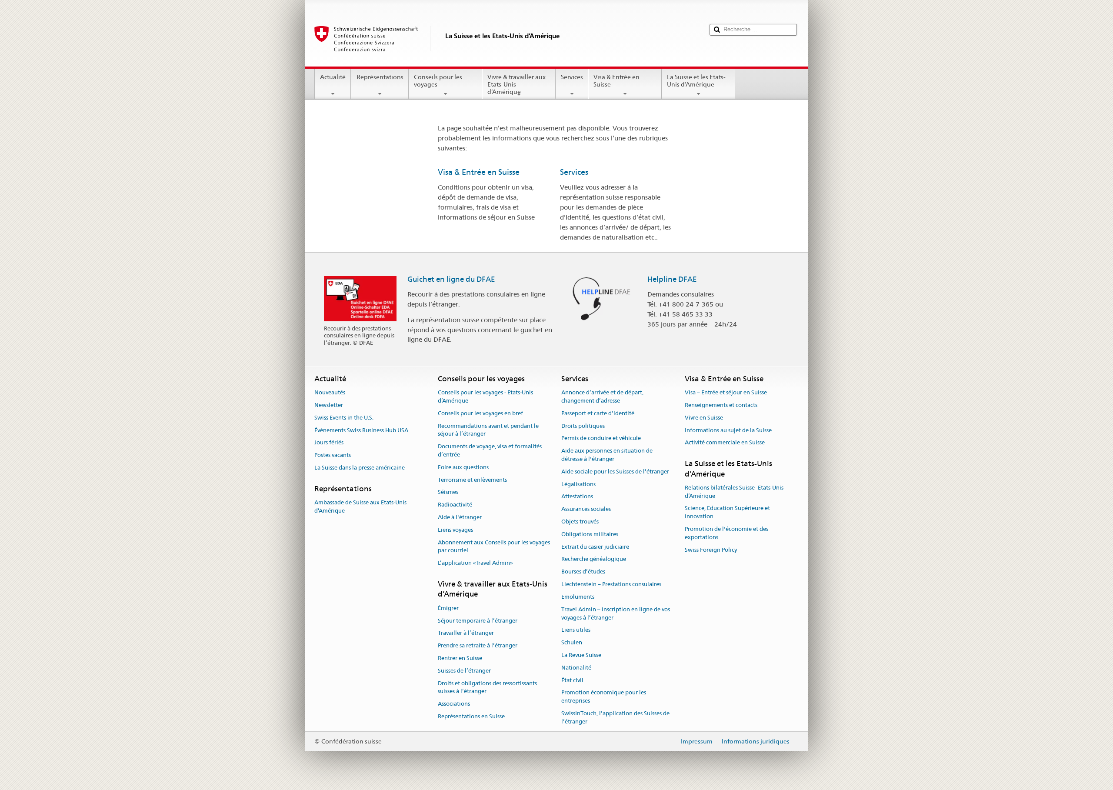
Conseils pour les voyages (438, 80)
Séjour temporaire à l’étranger (477, 620)
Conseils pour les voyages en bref (480, 413)
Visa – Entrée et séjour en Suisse (726, 392)
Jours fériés (328, 443)
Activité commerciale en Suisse (725, 443)
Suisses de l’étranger (464, 670)
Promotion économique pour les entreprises (603, 697)
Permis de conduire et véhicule (601, 438)
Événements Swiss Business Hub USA (361, 430)
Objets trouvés (580, 521)
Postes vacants (332, 455)
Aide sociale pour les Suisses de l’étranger (615, 471)
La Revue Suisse (581, 655)
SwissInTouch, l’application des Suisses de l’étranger (615, 717)
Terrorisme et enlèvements (472, 480)
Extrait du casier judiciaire (595, 546)
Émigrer (448, 608)
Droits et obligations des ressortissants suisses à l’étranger (487, 687)
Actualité (333, 76)
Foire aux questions (463, 467)
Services (572, 76)
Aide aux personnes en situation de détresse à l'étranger (607, 454)
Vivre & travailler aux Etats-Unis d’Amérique (516, 84)
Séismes (448, 492)
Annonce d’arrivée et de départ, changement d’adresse (602, 396)
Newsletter (328, 405)
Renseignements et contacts (721, 405)
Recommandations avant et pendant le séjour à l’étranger (488, 430)
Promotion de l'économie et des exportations (726, 533)
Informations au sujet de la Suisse (728, 430)
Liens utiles (575, 630)
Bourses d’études (583, 572)
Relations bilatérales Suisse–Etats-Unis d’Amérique (734, 491)
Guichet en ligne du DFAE (451, 279)
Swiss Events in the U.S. (343, 417)
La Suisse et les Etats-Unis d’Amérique (696, 80)
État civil (572, 680)
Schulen (571, 642)
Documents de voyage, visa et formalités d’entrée (490, 450)
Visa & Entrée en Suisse (616, 80)
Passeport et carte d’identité (597, 413)
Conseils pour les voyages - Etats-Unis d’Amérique (485, 396)
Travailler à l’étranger (466, 633)
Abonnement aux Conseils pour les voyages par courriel (494, 546)
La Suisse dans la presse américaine (359, 467)
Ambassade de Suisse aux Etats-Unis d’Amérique (360, 506)
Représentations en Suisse (471, 716)
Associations (454, 703)
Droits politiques (583, 426)
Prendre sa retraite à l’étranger (477, 645)
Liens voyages (455, 530)
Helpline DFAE (672, 279)
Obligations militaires (589, 534)
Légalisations (578, 484)
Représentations (380, 76)
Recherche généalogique (593, 559)
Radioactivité (455, 504)
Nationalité (576, 667)
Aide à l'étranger (460, 517)
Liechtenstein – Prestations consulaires (611, 584)
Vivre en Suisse (704, 417)
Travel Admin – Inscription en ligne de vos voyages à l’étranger (615, 613)
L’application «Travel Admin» (475, 563)
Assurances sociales (586, 509)
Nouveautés (329, 392)
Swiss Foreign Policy (711, 550)
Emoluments (577, 596)
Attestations (577, 496)
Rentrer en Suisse (460, 658)
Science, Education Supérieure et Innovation (727, 512)
